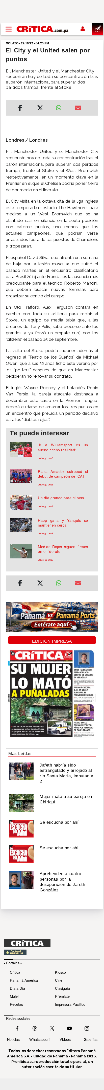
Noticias (13, 1039)
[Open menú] (8, 29)
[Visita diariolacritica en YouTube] (69, 1028)
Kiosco (60, 972)
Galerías (90, 1039)
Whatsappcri (39, 1039)
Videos (65, 1039)
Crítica (15, 972)
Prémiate (62, 996)
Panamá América (24, 980)
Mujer (14, 996)
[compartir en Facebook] (20, 108)
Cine (58, 980)
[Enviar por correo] (78, 108)
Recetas (16, 1004)
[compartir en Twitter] (40, 108)
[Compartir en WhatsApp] (61, 106)
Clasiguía (62, 988)
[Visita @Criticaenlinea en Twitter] (34, 1028)
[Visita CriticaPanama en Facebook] (17, 1028)
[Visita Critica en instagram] (87, 1028)
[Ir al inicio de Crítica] (42, 29)
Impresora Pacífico (70, 1004)
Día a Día (17, 988)
